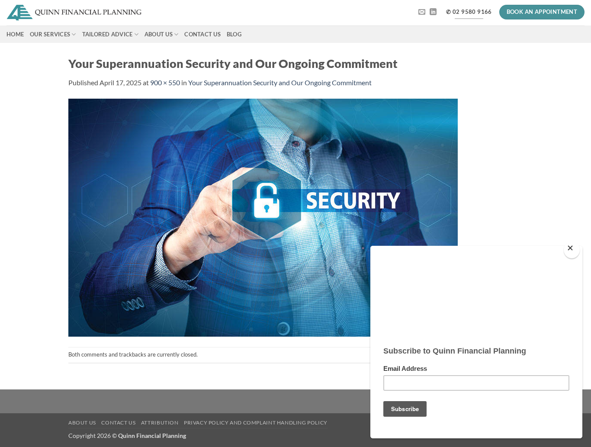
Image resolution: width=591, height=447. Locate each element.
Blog (234, 34)
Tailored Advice (107, 34)
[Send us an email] (421, 12)
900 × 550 (165, 82)
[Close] (572, 249)
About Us (159, 34)
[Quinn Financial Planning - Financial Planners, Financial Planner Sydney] (74, 13)
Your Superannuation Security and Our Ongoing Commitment (280, 82)
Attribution (160, 422)
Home (15, 34)
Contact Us (202, 34)
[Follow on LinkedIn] (433, 12)
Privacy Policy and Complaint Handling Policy (256, 422)
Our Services (50, 34)
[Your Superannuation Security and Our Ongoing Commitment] (263, 216)
